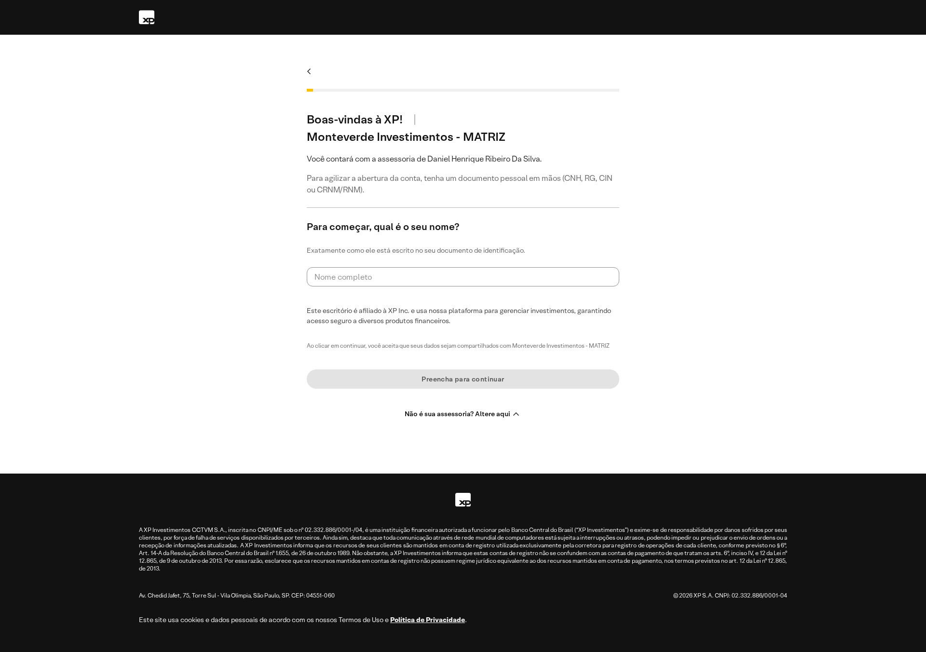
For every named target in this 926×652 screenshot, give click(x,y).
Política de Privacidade (427, 619)
